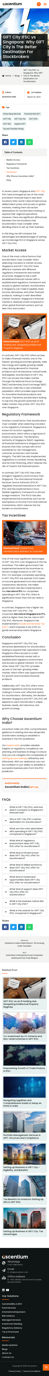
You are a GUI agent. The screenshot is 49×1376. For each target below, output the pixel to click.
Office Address (16, 1276)
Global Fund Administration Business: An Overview (23, 550)
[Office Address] (3, 1278)
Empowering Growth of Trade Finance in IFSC (24, 1070)
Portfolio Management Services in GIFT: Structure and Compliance (22, 1137)
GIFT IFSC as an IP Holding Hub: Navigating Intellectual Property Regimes (22, 345)
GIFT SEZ (7, 124)
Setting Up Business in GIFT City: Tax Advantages (23, 1233)
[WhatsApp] (3, 1263)
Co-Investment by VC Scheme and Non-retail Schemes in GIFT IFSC (22, 1038)
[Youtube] (7, 1290)
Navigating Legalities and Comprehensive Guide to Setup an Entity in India (22, 1103)
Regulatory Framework (16, 164)
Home (8, 75)
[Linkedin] (3, 1290)
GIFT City (7, 119)
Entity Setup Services (12, 114)
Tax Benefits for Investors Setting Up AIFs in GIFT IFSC (23, 1201)
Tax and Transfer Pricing (13, 129)
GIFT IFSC (33, 119)
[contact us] (46, 1366)
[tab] (24, 810)
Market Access (13, 160)
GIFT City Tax (20, 119)
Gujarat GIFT (19, 124)
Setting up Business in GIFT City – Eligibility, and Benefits (21, 1169)
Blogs (17, 75)
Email (10, 1269)
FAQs (8, 180)
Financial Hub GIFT (32, 114)
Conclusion (11, 172)
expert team (13, 745)
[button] (45, 4)
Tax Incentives (12, 168)
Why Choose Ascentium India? (20, 176)
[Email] (3, 1270)
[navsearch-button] (39, 4)
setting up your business (15, 758)
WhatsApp (13, 1261)
